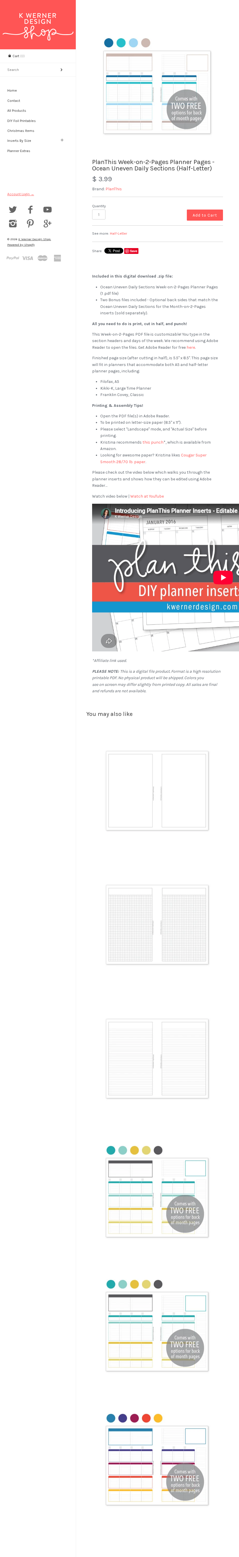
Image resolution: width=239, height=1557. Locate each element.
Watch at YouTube (147, 496)
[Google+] (47, 224)
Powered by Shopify (21, 245)
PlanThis (114, 188)
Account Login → (20, 194)
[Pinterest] (30, 224)
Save (133, 251)
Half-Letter (118, 233)
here (191, 347)
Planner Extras (18, 151)
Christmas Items (20, 131)
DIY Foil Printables (21, 121)
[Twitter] (13, 210)
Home (12, 90)
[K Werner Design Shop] (38, 18)
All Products (16, 111)
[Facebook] (30, 210)
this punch (153, 442)
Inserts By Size (19, 141)
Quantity (99, 206)
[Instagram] (13, 224)
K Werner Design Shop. (34, 239)
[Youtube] (47, 210)
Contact (13, 101)
